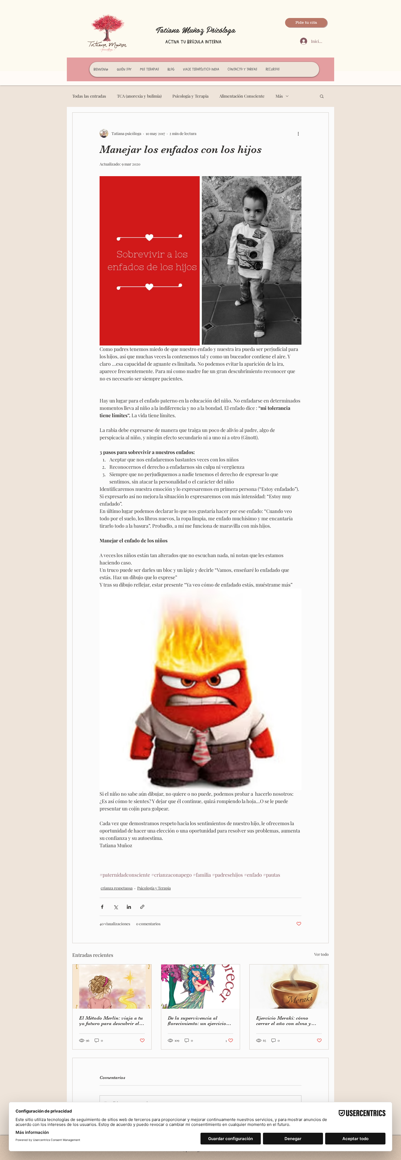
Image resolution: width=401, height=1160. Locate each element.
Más (279, 96)
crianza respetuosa (117, 888)
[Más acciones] (298, 133)
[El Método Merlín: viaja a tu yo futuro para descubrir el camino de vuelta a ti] (112, 986)
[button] (321, 96)
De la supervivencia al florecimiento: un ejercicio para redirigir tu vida (197, 1020)
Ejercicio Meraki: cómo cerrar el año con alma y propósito (283, 1020)
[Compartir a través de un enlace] (142, 906)
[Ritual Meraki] (289, 986)
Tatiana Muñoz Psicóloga (195, 29)
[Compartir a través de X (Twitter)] (115, 906)
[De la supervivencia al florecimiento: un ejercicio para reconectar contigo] (200, 986)
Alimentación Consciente (242, 96)
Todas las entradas (89, 96)
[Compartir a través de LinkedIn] (128, 906)
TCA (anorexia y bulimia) (139, 96)
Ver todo (321, 954)
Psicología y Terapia (190, 96)
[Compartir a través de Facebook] (102, 906)
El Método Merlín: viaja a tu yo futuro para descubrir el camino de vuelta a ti (111, 1020)
